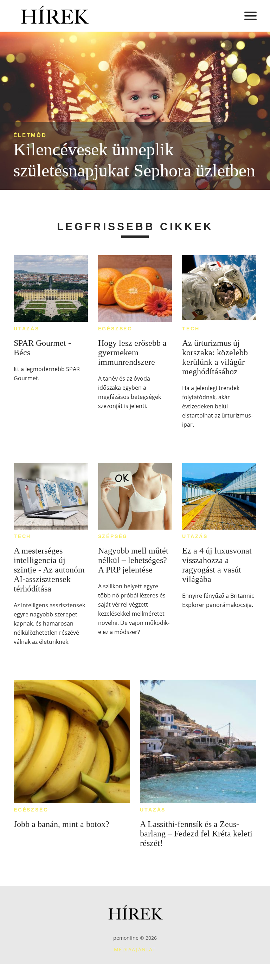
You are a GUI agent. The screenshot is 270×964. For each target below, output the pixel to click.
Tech (190, 328)
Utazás (26, 328)
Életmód (30, 135)
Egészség (115, 328)
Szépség (113, 536)
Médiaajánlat (135, 949)
